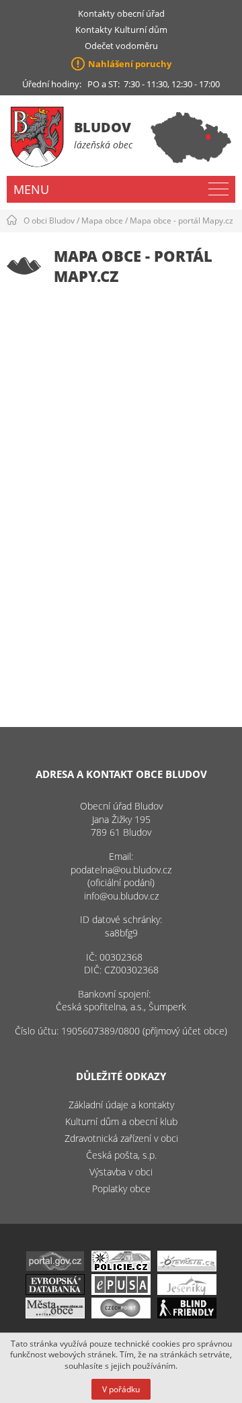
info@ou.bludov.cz (121, 895)
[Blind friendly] (187, 1314)
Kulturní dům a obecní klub (121, 1121)
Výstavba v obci (121, 1171)
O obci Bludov (49, 220)
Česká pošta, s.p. (121, 1155)
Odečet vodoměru (121, 46)
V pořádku (121, 1389)
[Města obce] (55, 1314)
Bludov (102, 127)
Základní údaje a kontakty (121, 1104)
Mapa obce (102, 220)
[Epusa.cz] (121, 1291)
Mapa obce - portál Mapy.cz (181, 220)
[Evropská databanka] (55, 1291)
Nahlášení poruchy (129, 64)
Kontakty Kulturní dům (121, 29)
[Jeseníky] (187, 1291)
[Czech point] (121, 1314)
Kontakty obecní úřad (121, 13)
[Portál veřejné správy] (55, 1267)
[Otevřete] (187, 1267)
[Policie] (121, 1267)
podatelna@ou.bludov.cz (121, 869)
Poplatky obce (121, 1188)
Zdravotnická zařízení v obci (121, 1138)
